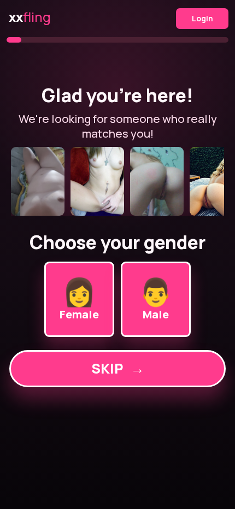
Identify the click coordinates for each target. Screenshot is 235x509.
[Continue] (117, 181)
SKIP (117, 368)
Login (202, 18)
